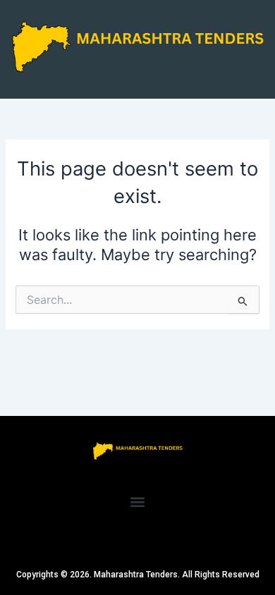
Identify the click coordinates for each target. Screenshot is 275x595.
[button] (137, 501)
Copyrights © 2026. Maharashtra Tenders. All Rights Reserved (137, 574)
